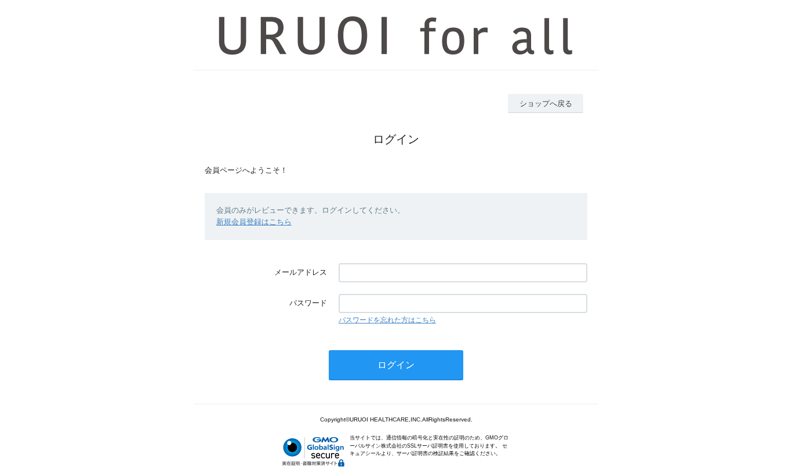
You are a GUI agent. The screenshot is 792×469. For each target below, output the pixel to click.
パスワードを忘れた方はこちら (387, 320)
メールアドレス (300, 272)
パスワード (308, 303)
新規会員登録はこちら (254, 221)
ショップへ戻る (545, 103)
